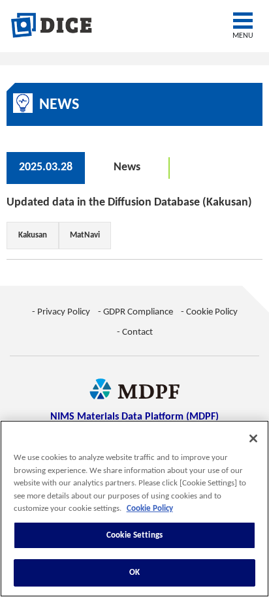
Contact (137, 332)
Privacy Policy (63, 312)
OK (134, 572)
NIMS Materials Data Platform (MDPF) (134, 417)
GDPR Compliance (138, 312)
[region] (134, 508)
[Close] (253, 438)
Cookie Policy (212, 312)
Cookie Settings (134, 535)
